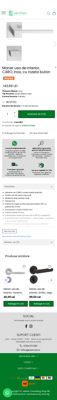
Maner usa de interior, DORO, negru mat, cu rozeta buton (41, 290)
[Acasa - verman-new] (19, 13)
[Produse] (4, 13)
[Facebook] (26, 326)
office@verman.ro (30, 350)
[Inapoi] (55, 67)
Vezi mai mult (9, 231)
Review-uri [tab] (12, 242)
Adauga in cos (36, 114)
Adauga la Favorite (14, 133)
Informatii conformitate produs (16, 236)
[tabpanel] (28, 41)
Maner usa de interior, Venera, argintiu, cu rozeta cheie (14, 290)
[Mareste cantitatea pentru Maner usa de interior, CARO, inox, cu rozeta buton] (14, 112)
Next (54, 44)
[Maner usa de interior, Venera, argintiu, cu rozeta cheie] (16, 275)
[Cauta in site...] (48, 13)
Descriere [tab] (9, 186)
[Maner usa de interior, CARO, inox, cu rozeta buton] (28, 41)
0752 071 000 (30, 345)
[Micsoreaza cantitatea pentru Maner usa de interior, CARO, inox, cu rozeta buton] (14, 116)
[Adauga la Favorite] (24, 266)
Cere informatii (40, 133)
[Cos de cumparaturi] (54, 13)
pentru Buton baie (23, 93)
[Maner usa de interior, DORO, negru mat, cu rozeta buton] (41, 275)
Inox (21, 91)
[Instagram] (31, 326)
